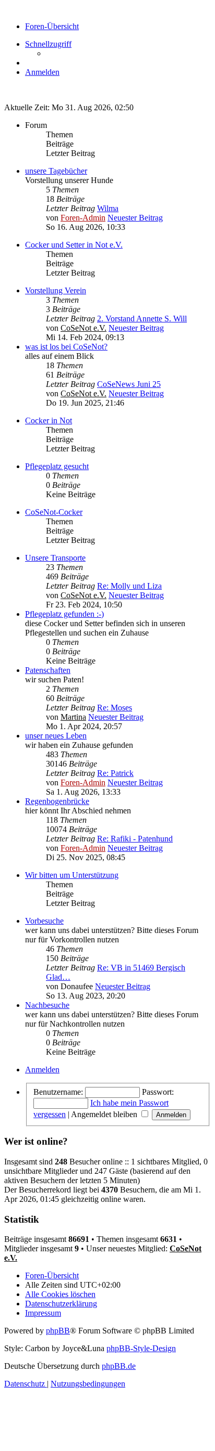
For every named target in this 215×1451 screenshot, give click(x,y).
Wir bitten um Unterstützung (71, 875)
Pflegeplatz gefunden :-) (64, 614)
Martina (73, 716)
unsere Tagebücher (56, 170)
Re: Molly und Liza (129, 585)
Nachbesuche (47, 1005)
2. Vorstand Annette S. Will (142, 318)
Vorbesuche (44, 920)
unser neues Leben (56, 735)
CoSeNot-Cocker (53, 512)
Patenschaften (47, 670)
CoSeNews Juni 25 (129, 384)
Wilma (107, 208)
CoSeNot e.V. (83, 327)
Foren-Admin (83, 217)
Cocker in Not (48, 420)
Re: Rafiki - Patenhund (135, 838)
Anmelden (42, 1069)
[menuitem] (42, 72)
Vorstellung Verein (55, 290)
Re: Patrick (115, 773)
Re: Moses (114, 707)
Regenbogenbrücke (57, 801)
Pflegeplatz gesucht (57, 466)
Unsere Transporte (55, 557)
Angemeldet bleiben (105, 1114)
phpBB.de (119, 1366)
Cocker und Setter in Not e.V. (74, 244)
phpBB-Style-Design (141, 1348)
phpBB (58, 1330)
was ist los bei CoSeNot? (66, 346)
